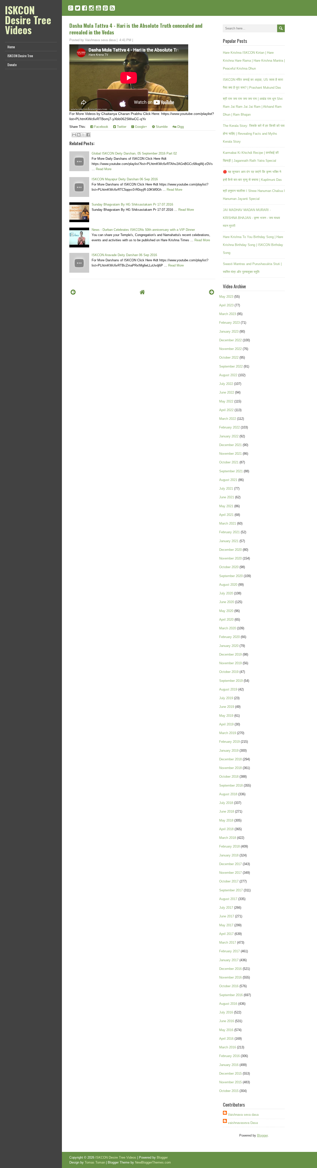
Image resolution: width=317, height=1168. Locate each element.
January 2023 (228, 331)
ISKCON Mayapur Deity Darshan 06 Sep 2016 (125, 179)
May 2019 (226, 715)
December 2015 (230, 1073)
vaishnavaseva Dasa (243, 1123)
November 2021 (230, 453)
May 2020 (226, 611)
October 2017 (228, 881)
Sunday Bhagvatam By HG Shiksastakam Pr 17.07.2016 (132, 204)
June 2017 (226, 916)
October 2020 (228, 567)
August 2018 (228, 794)
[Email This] (74, 134)
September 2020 (231, 576)
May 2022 (226, 401)
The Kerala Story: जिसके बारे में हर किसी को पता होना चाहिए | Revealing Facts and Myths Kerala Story (254, 133)
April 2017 (226, 934)
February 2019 (229, 741)
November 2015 (230, 1082)
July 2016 (226, 1012)
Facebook (100, 127)
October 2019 (228, 672)
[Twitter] (77, 8)
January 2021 (228, 541)
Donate (12, 64)
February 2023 (229, 322)
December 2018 (230, 759)
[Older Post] (211, 292)
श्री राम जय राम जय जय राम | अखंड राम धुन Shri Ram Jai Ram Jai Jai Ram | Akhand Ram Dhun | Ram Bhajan (253, 106)
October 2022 (228, 357)
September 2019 (231, 681)
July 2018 (226, 803)
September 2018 (231, 785)
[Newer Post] (73, 292)
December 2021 (230, 445)
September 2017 (231, 890)
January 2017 (228, 960)
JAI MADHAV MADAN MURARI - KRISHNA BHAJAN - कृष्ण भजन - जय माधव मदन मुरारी (251, 218)
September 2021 (231, 471)
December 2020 (230, 550)
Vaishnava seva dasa (243, 1114)
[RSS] (112, 8)
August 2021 (228, 480)
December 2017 (230, 864)
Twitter (121, 127)
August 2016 (228, 1004)
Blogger (262, 1135)
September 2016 (231, 995)
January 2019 (228, 750)
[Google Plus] (70, 8)
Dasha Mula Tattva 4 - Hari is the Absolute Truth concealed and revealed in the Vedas (135, 29)
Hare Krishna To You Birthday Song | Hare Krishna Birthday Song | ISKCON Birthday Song (253, 245)
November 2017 (230, 873)
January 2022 (228, 436)
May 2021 (226, 506)
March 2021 (227, 523)
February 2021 (229, 532)
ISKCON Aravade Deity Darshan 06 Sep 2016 (124, 255)
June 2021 (226, 497)
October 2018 (228, 776)
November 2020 (230, 558)
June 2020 (226, 602)
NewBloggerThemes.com (153, 1162)
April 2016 (226, 1038)
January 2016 (228, 1065)
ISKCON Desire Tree (20, 55)
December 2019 (230, 654)
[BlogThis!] (78, 134)
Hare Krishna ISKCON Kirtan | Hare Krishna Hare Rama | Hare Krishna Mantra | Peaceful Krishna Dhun (254, 60)
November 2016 (230, 977)
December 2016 (230, 969)
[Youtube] (98, 8)
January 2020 (228, 646)
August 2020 (228, 584)
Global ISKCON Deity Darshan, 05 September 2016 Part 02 (134, 153)
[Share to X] (83, 134)
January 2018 (228, 855)
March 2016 (227, 1047)
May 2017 (226, 925)
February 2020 (229, 637)
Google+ (140, 127)
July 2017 (226, 907)
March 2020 (227, 628)
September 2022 (231, 366)
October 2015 (228, 1091)
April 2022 (226, 410)
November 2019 (230, 663)
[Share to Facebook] (88, 134)
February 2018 (229, 846)
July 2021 (226, 488)
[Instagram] (91, 8)
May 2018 (226, 820)
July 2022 (226, 384)
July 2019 (226, 698)
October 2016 (228, 986)
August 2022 (228, 375)
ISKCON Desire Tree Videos (28, 19)
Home (11, 46)
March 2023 (227, 314)
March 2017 (227, 942)
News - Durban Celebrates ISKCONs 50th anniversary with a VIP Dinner (143, 230)
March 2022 (227, 419)
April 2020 (226, 619)
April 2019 (226, 724)
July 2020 (226, 593)
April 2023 (226, 305)
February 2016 (229, 1056)
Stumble (161, 127)
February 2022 (229, 427)
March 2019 (227, 733)
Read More (103, 169)
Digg (180, 127)
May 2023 (226, 296)
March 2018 (227, 838)
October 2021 (228, 462)
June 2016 (226, 1021)
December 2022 (230, 340)
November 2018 (230, 768)
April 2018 (226, 829)
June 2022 (226, 392)
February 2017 (229, 951)
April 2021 (226, 515)
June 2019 (226, 707)
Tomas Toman (95, 1162)
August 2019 (228, 689)
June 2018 (226, 811)
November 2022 (230, 349)
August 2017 (228, 899)
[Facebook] (84, 8)
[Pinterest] (105, 8)
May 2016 (226, 1030)
